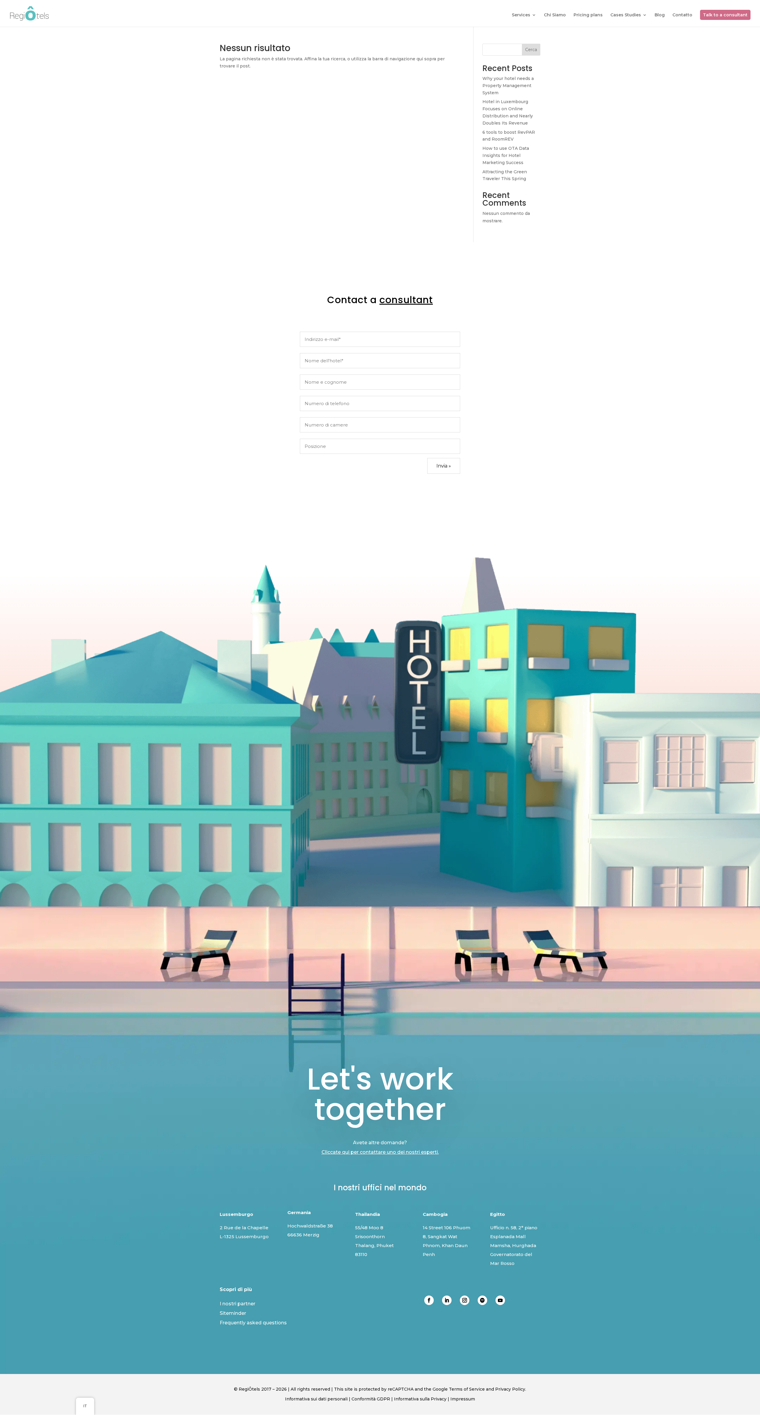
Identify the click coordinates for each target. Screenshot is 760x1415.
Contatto (682, 15)
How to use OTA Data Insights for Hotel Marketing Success (505, 155)
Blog (660, 15)
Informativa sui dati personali (316, 1399)
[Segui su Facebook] (429, 1300)
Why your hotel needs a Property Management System (508, 85)
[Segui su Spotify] (482, 1300)
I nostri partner (237, 1304)
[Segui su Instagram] (464, 1300)
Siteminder (233, 1313)
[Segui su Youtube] (500, 1300)
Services (521, 15)
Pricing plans (588, 15)
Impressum (462, 1399)
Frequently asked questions (253, 1323)
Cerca (531, 49)
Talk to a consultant (725, 15)
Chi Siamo (555, 15)
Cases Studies (625, 15)
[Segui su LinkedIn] (447, 1300)
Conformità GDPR (371, 1399)
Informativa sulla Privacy (420, 1399)
